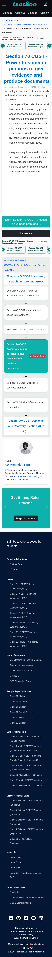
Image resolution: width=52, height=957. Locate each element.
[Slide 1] (19, 524)
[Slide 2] (24, 524)
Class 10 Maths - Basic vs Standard (27, 897)
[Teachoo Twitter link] (26, 918)
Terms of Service (17, 931)
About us (19, 928)
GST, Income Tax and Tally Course (26, 660)
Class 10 (32, 12)
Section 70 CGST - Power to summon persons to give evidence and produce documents (25, 356)
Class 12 (7, 12)
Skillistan (14, 676)
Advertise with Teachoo (26, 938)
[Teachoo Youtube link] (33, 918)
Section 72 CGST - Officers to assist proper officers (26, 404)
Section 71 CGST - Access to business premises (22, 385)
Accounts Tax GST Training (26, 476)
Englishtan (15, 892)
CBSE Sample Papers (20, 903)
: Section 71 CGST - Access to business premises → (26, 221)
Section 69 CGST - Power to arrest (25, 329)
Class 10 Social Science (21, 712)
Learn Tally (15, 868)
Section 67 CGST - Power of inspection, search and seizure (23, 293)
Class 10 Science (18, 701)
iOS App (14, 569)
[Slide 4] (33, 524)
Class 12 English (18, 723)
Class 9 (44, 12)
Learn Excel (15, 862)
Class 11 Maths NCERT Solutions (26, 780)
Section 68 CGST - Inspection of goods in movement (24, 312)
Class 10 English (18, 707)
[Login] (45, 4)
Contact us (31, 928)
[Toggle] (5, 4)
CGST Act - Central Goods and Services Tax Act (25, 24)
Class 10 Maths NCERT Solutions (26, 775)
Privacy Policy (35, 931)
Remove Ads (26, 233)
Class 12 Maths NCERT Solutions (26, 786)
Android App (16, 564)
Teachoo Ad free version (21, 665)
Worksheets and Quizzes (22, 670)
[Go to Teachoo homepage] (25, 4)
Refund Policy (26, 935)
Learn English (16, 857)
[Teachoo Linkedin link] (41, 918)
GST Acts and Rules (10, 20)
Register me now (26, 518)
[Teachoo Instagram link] (18, 918)
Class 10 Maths (17, 696)
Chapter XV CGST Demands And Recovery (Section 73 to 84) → (26, 426)
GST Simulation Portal (20, 681)
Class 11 (20, 12)
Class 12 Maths (17, 717)
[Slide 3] (28, 524)
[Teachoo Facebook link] (11, 918)
